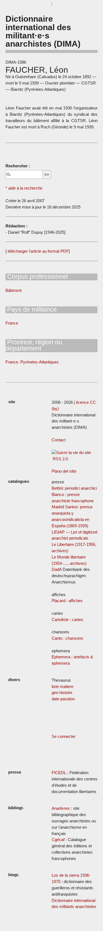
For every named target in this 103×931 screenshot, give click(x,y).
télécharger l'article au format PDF (38, 251)
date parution (63, 698)
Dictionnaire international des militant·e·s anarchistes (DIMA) (42, 31)
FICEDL (59, 772)
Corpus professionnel (36, 276)
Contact (59, 440)
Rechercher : (17, 165)
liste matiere (62, 686)
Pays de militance (31, 309)
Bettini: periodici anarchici (74, 488)
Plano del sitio (64, 471)
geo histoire (62, 692)
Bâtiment (13, 290)
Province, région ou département (33, 345)
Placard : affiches (67, 600)
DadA (57, 569)
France (11, 323)
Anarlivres (61, 808)
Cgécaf (58, 839)
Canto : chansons (67, 638)
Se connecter (64, 736)
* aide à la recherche (23, 188)
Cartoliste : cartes (67, 619)
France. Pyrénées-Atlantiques (32, 362)
